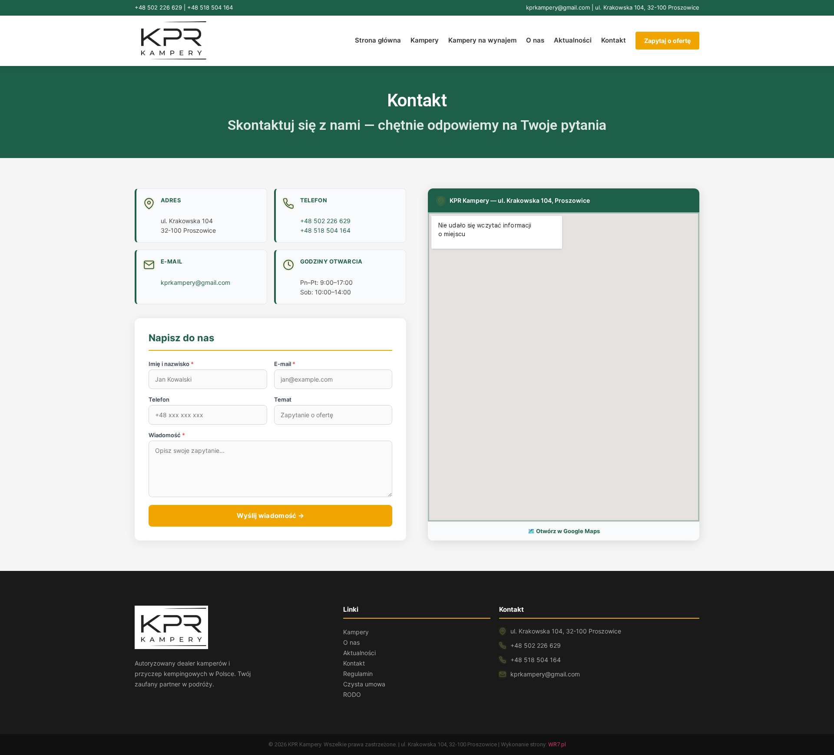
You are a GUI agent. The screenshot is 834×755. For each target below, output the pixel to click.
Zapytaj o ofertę (667, 40)
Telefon (159, 399)
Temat (282, 399)
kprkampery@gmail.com (558, 7)
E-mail (284, 364)
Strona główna (378, 40)
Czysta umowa (364, 684)
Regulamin (358, 673)
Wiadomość (167, 435)
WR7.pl (557, 744)
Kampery (424, 40)
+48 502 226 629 (158, 7)
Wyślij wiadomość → (270, 515)
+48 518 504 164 (210, 7)
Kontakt (613, 40)
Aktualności (573, 40)
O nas (535, 40)
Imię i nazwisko (171, 364)
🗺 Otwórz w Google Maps (564, 531)
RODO (352, 694)
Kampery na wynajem (482, 40)
